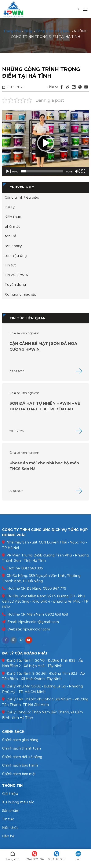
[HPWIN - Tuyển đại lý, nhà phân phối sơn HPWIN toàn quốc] (21, 9)
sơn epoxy (13, 246)
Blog (28, 31)
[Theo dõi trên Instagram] (13, 640)
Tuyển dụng (15, 285)
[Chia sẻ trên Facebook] (61, 87)
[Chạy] (8, 171)
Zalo (78, 859)
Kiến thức (13, 217)
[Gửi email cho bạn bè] (74, 87)
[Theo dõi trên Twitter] (21, 640)
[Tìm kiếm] (78, 9)
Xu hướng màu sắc (21, 294)
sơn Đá (10, 236)
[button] (85, 9)
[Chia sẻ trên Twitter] (67, 87)
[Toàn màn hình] (83, 171)
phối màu (13, 227)
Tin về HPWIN (17, 275)
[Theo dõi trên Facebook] (5, 640)
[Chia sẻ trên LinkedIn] (86, 87)
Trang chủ (12, 31)
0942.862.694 (34, 859)
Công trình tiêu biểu (53, 31)
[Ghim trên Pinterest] (80, 87)
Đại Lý (10, 207)
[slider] (42, 171)
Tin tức (11, 265)
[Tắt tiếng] (77, 171)
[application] (45, 143)
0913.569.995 (56, 859)
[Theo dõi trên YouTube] (28, 640)
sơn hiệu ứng (16, 256)
